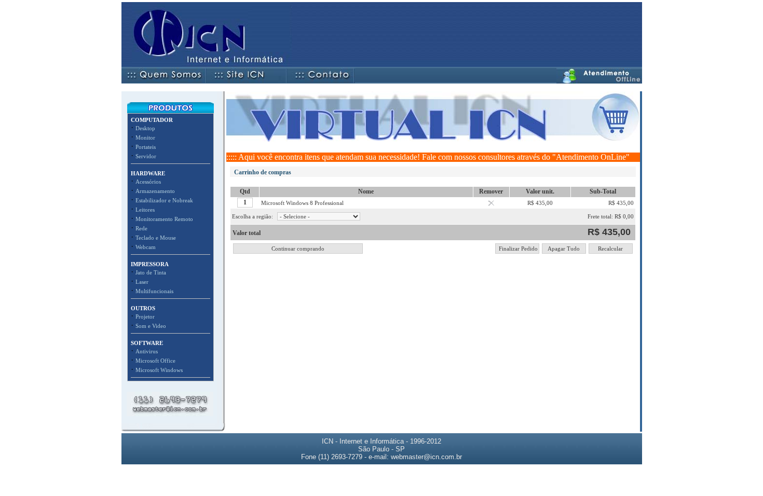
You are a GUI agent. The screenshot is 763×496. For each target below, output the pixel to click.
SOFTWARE (147, 343)
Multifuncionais (154, 291)
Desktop (145, 128)
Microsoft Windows (159, 370)
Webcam (145, 247)
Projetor (145, 316)
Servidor (145, 156)
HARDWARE (148, 173)
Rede (141, 228)
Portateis (145, 147)
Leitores (145, 209)
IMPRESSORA (150, 264)
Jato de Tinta (150, 272)
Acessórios (148, 181)
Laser (141, 282)
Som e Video (150, 326)
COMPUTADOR (152, 120)
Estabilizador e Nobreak (164, 200)
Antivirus (146, 351)
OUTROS (143, 308)
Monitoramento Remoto (164, 219)
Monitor (145, 137)
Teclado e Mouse (155, 238)
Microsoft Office (155, 360)
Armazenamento (155, 191)
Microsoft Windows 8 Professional (302, 203)
